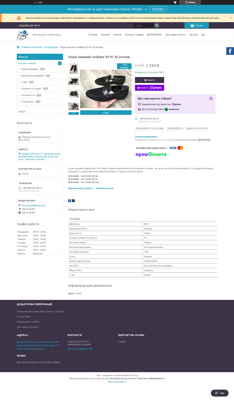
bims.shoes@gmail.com (33, 205)
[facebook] (69, 201)
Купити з (145, 87)
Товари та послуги (32, 47)
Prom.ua (134, 375)
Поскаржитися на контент (123, 378)
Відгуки (105, 34)
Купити (151, 80)
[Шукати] (156, 25)
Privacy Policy (23, 316)
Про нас (193, 34)
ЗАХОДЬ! (158, 9)
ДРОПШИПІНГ (154, 34)
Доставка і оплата (175, 34)
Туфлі (24, 82)
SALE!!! (22, 111)
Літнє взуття (28, 95)
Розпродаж (51, 47)
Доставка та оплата (27, 327)
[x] (73, 201)
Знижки (117, 34)
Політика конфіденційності (151, 378)
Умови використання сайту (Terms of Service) (40, 311)
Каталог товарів (134, 34)
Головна (93, 34)
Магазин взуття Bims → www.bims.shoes (91, 188)
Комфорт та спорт (31, 88)
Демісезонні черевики (32, 75)
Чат (222, 393)
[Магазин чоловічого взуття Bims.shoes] (23, 35)
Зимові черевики (29, 69)
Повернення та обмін (28, 322)
